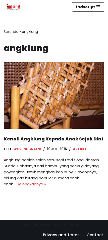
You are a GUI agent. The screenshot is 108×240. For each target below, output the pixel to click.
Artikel (80, 149)
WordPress (78, 224)
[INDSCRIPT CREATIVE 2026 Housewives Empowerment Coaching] (12, 7)
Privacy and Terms (61, 234)
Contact (95, 234)
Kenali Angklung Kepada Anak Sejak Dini (53, 139)
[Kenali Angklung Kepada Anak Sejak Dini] (54, 95)
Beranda (11, 31)
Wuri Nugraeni (27, 149)
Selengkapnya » (31, 184)
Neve (24, 224)
